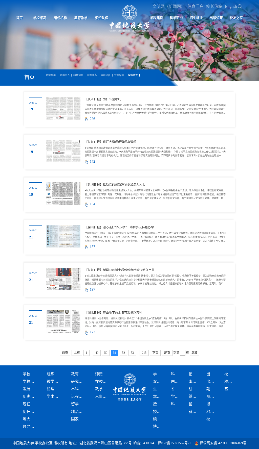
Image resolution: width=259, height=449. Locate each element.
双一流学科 (158, 382)
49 (96, 353)
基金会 (230, 389)
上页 (77, 353)
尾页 (167, 353)
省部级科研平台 (176, 389)
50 (105, 353)
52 (123, 353)
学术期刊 (176, 396)
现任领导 (30, 404)
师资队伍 (101, 18)
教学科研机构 (54, 382)
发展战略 (30, 389)
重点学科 (158, 389)
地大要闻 (51, 75)
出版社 (212, 382)
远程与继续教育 (78, 396)
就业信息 (194, 412)
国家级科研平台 (176, 382)
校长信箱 (214, 6)
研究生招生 (194, 389)
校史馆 (212, 419)
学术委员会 (54, 396)
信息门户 (195, 6)
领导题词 (30, 427)
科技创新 (78, 75)
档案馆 (212, 412)
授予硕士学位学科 (158, 404)
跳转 (194, 353)
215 (144, 353)
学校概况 (39, 18)
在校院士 (102, 382)
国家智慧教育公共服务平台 (78, 419)
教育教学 (81, 18)
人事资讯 (102, 396)
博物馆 (212, 404)
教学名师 (102, 389)
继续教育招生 (194, 396)
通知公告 (105, 75)
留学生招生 (194, 404)
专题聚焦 (119, 75)
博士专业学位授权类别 (158, 427)
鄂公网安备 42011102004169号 (223, 443)
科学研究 (176, 18)
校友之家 (236, 18)
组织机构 (60, 18)
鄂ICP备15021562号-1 (174, 443)
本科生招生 (194, 382)
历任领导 (30, 412)
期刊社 (212, 389)
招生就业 (196, 18)
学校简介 (30, 382)
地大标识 (30, 419)
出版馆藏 (216, 18)
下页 (155, 353)
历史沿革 (30, 396)
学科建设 (156, 18)
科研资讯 (176, 404)
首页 (19, 18)
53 (132, 353)
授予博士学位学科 (158, 412)
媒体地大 (133, 75)
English (231, 6)
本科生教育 (78, 389)
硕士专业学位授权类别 (158, 419)
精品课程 (78, 412)
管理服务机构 (54, 389)
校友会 (230, 382)
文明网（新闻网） (169, 6)
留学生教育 (78, 404)
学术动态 (92, 75)
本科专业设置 (158, 396)
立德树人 (65, 75)
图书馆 (212, 396)
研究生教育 (78, 382)
